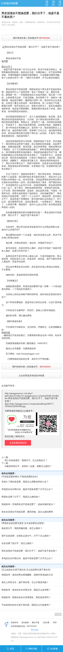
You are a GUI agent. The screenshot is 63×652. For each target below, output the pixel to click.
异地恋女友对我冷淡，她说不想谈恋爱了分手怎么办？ (27, 489)
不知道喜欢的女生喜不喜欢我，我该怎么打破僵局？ (26, 605)
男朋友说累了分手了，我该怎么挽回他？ (21, 496)
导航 (59, 5)
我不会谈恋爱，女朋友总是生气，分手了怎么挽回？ (26, 536)
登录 (53, 5)
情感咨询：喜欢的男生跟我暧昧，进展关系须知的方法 (27, 575)
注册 (46, 5)
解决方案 (35, 622)
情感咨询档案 (10, 3)
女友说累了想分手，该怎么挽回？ (18, 543)
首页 (12, 648)
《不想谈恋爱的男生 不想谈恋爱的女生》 (19, 476)
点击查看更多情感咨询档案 (31, 375)
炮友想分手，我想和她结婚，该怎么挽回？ (22, 528)
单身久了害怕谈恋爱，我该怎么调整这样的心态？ (25, 481)
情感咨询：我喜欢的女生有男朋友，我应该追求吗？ (26, 597)
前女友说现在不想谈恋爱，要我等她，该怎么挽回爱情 (27, 512)
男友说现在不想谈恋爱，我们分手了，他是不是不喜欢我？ (29, 551)
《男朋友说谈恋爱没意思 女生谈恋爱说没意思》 (23, 523)
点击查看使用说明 (17, 443)
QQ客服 (54, 648)
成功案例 (25, 622)
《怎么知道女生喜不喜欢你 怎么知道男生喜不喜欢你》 (26, 569)
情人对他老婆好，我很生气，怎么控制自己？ (26, 460)
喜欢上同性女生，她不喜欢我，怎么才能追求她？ (25, 582)
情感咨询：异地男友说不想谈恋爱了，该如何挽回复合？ (28, 504)
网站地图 (34, 630)
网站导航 (33, 648)
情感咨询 (14, 622)
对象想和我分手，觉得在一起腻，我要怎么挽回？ (28, 466)
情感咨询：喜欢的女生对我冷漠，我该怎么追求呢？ (26, 590)
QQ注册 (46, 622)
